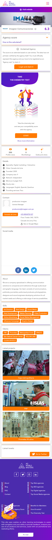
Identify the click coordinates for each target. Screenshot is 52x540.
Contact (7, 494)
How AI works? (36, 509)
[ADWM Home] (26, 464)
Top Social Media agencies (40, 494)
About (7, 483)
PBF (26, 409)
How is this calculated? (12, 42)
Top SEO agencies (37, 487)
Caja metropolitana (26, 378)
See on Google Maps (30, 224)
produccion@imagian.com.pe (23, 209)
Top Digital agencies (38, 490)
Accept (26, 535)
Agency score (10, 37)
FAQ (6, 490)
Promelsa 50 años (26, 439)
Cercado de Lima (10, 214)
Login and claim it (26, 67)
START (26, 136)
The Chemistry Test (37, 513)
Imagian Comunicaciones (21, 29)
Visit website (27, 9)
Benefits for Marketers (38, 506)
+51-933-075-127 (27, 214)
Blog (6, 487)
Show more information (26, 141)
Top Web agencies (37, 483)
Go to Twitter (41, 454)
